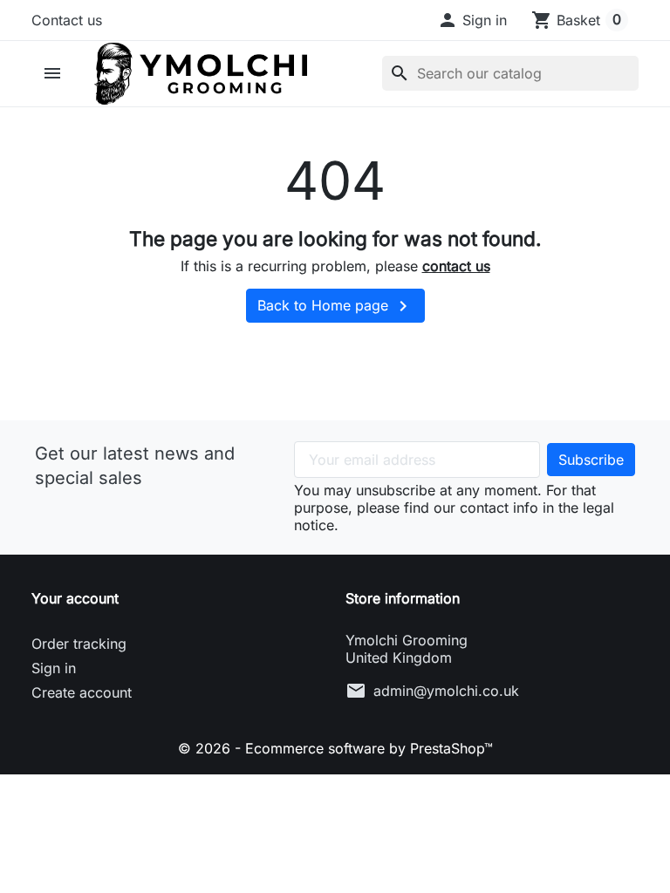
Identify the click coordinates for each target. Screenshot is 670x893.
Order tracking (78, 643)
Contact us (66, 20)
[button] (472, 20)
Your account (75, 598)
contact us (456, 266)
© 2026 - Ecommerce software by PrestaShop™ (335, 748)
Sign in (53, 668)
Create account (81, 692)
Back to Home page (335, 306)
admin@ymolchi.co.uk (446, 690)
